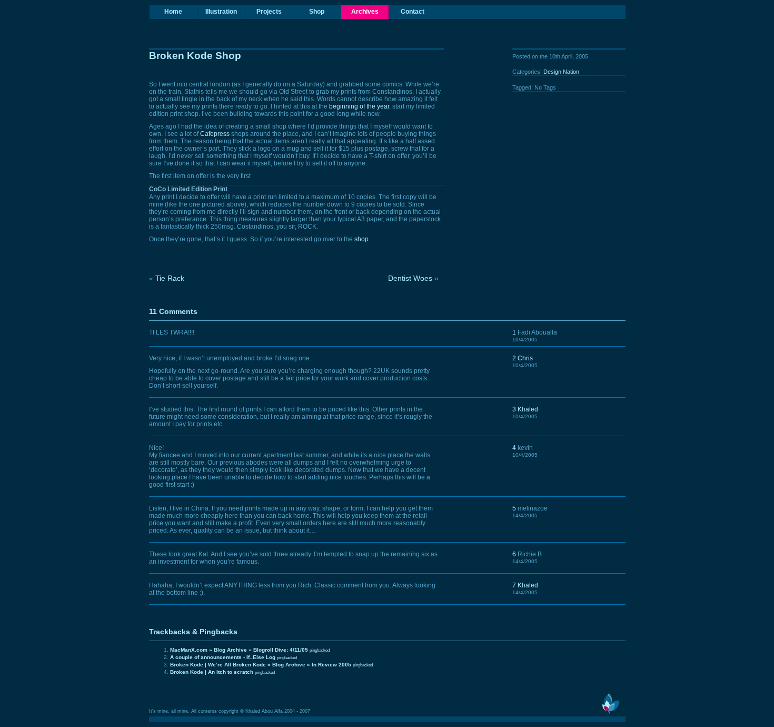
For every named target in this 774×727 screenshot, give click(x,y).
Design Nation (561, 71)
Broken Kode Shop (195, 55)
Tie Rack (169, 278)
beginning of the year (359, 106)
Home (173, 11)
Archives (365, 11)
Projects (269, 11)
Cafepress (215, 133)
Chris (525, 358)
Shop (316, 11)
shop (361, 239)
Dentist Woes (410, 278)
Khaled (528, 409)
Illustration (221, 11)
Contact (412, 11)
